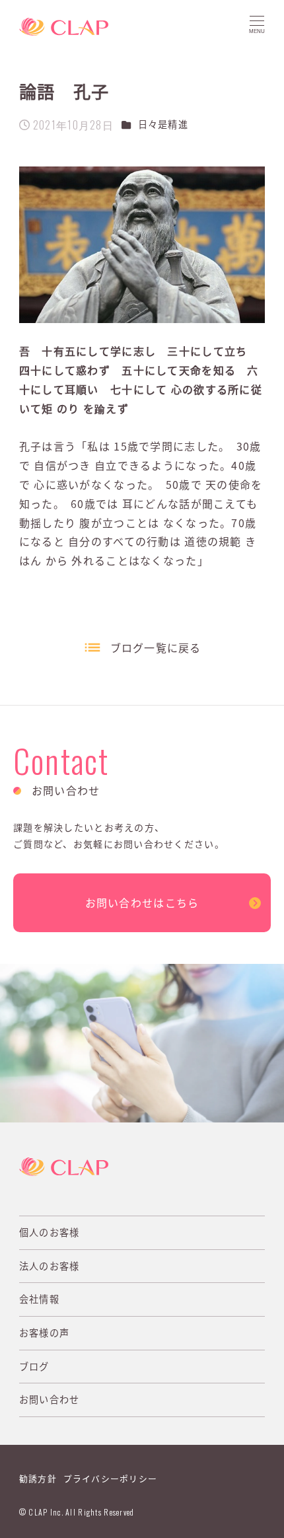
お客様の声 (44, 1332)
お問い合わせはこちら (142, 902)
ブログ (34, 1366)
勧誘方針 (38, 1478)
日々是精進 (163, 124)
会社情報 (39, 1298)
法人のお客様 (49, 1265)
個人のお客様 (49, 1232)
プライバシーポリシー (110, 1478)
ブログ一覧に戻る (155, 647)
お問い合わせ (49, 1399)
